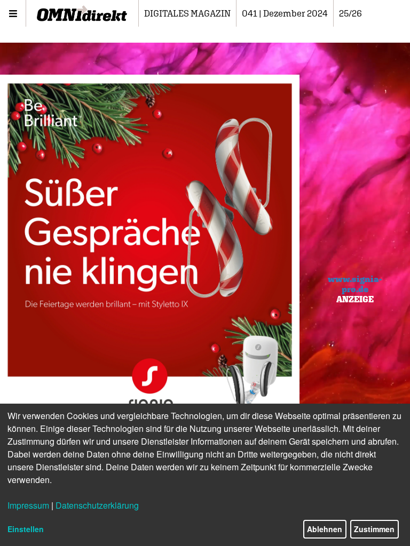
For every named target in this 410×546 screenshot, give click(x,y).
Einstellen (25, 529)
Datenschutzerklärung (97, 505)
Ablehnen (324, 529)
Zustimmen (374, 529)
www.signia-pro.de (355, 284)
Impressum (28, 505)
